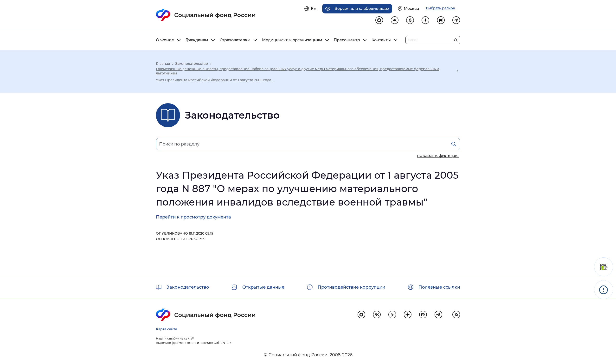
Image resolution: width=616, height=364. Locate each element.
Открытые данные (263, 287)
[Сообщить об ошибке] (603, 289)
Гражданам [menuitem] (197, 40)
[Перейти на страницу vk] (394, 20)
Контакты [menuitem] (381, 40)
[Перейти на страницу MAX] (379, 20)
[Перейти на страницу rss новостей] (456, 314)
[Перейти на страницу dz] (425, 20)
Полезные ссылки (439, 287)
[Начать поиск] (455, 39)
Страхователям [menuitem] (235, 40)
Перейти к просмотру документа (193, 217)
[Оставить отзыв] (603, 266)
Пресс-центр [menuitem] (347, 40)
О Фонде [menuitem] (165, 40)
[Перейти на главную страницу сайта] (206, 15)
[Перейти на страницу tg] (456, 20)
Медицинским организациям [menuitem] (292, 40)
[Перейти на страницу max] (361, 314)
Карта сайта (166, 329)
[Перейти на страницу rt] (441, 20)
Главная (163, 63)
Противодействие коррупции (351, 287)
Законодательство (191, 63)
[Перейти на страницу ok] (410, 20)
